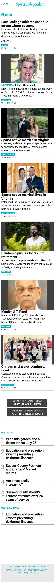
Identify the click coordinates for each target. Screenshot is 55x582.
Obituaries (7, 84)
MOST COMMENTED (10, 507)
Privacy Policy (42, 570)
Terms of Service (29, 570)
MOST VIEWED (7, 432)
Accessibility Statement (27, 572)
